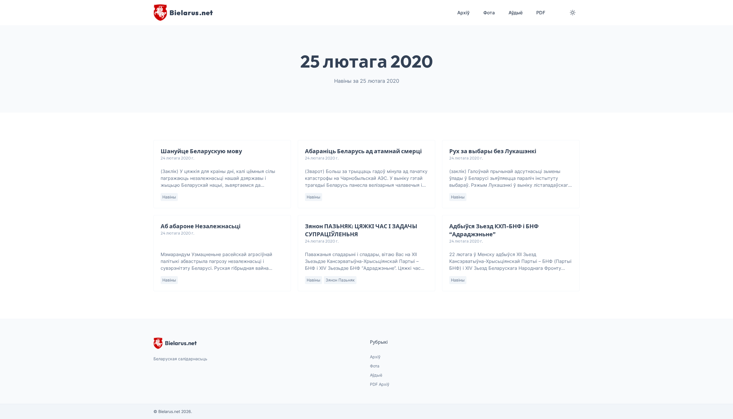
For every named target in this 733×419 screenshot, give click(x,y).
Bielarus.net (181, 343)
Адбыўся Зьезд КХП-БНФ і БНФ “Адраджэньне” (494, 230)
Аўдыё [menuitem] (516, 12)
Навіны (169, 196)
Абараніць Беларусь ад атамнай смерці (363, 151)
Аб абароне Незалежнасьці (201, 226)
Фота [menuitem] (489, 12)
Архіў (375, 356)
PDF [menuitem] (540, 12)
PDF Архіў (379, 384)
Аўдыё (376, 375)
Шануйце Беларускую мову (201, 151)
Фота (374, 365)
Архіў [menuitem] (463, 12)
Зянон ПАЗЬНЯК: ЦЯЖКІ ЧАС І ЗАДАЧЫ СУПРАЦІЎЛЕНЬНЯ (361, 230)
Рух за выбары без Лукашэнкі (492, 151)
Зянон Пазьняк (340, 280)
